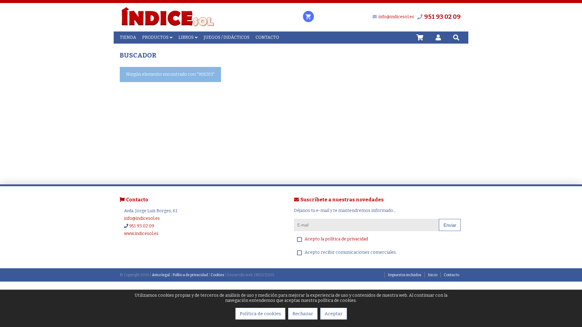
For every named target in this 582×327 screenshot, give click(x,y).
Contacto (451, 275)
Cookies (217, 275)
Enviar (449, 225)
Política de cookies (260, 313)
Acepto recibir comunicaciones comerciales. (351, 252)
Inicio (432, 275)
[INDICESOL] (168, 25)
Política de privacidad (190, 275)
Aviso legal (161, 275)
